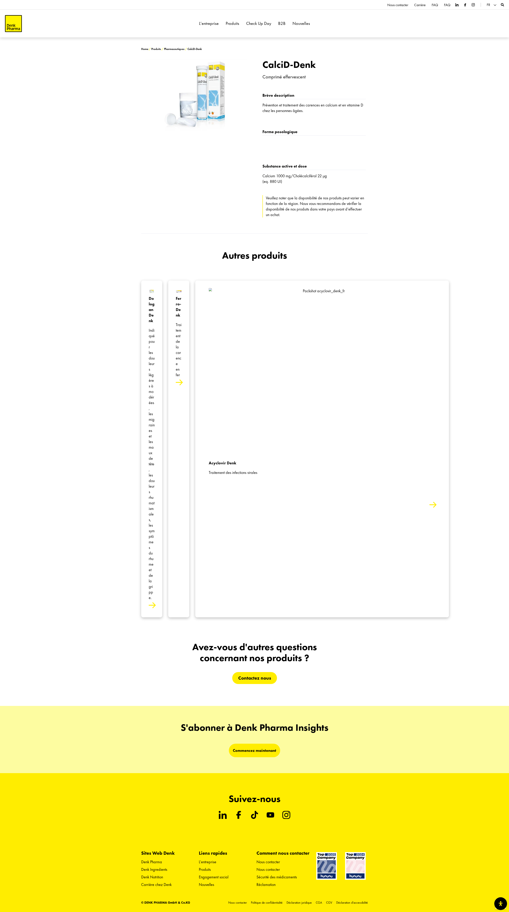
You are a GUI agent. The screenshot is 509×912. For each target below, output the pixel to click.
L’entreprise (209, 23)
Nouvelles (301, 23)
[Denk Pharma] (13, 23)
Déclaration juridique (299, 902)
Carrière (420, 5)
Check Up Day (258, 23)
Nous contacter (397, 5)
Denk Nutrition (152, 877)
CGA (319, 902)
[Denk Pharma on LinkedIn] (456, 4)
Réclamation (266, 884)
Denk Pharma (151, 861)
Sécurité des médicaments (276, 877)
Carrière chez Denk (156, 884)
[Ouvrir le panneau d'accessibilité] (500, 903)
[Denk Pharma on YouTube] (270, 815)
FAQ (435, 5)
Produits (232, 23)
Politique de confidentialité (267, 902)
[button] (492, 5)
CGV (329, 902)
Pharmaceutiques (174, 49)
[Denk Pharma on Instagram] (473, 4)
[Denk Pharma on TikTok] (254, 815)
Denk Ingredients (154, 869)
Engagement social (213, 877)
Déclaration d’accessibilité (352, 902)
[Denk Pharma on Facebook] (465, 4)
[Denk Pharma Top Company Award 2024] (326, 866)
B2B (282, 23)
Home (144, 49)
